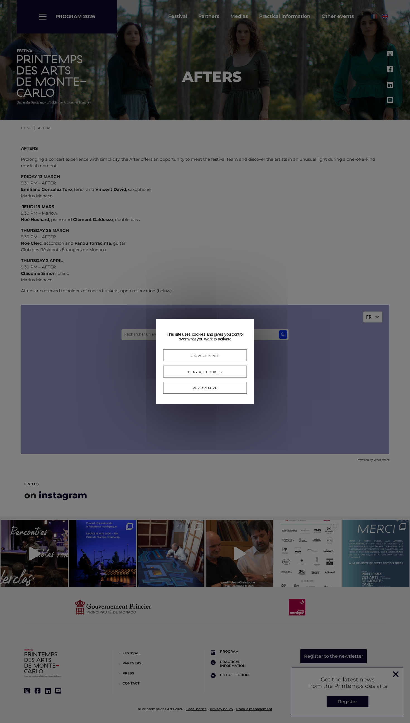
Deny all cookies (205, 371)
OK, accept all (205, 355)
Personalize (205, 387)
